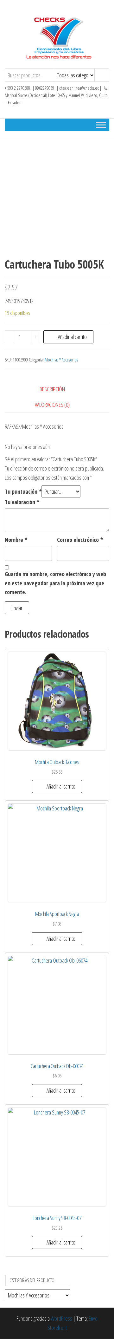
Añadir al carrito (72, 337)
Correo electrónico (80, 539)
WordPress (61, 1318)
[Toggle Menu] (101, 125)
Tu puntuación (23, 491)
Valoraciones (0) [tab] (52, 404)
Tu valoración (22, 502)
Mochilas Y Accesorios (61, 360)
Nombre (16, 539)
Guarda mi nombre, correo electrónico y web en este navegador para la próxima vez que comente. (55, 583)
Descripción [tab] (52, 389)
